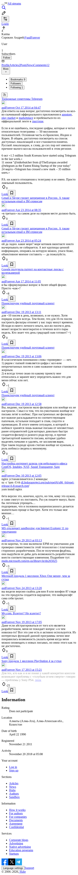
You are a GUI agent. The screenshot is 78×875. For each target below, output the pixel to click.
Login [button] (5, 23)
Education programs (21, 850)
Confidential (16, 827)
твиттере (37, 121)
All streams (14, 3)
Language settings (13, 868)
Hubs (12, 790)
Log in (13, 767)
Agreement (15, 823)
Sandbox (14, 797)
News (30, 65)
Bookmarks (18, 79)
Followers (16, 83)
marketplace (26, 117)
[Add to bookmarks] (12, 193)
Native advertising (20, 846)
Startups (14, 853)
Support (29, 867)
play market (9, 117)
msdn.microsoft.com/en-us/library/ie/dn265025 (29, 560)
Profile (5, 65)
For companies (18, 816)
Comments (41, 65)
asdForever (8, 107)
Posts (23, 65)
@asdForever (32, 37)
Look (5, 194)
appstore (67, 114)
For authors (16, 813)
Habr (22, 871)
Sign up (13, 770)
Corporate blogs (18, 840)
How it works (17, 810)
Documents (16, 820)
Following (17, 87)
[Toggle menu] (3, 4)
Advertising (16, 843)
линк (38, 680)
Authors (14, 793)
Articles (14, 65)
